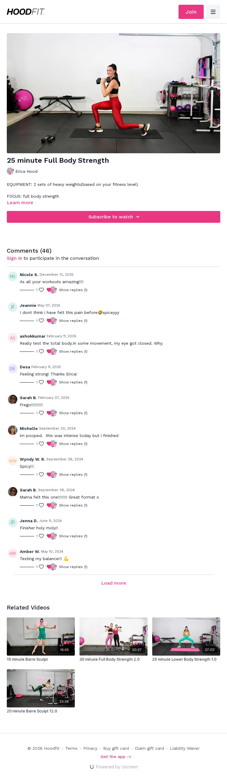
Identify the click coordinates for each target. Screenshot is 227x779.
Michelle (29, 428)
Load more (113, 583)
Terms (71, 748)
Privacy (90, 748)
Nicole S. (29, 274)
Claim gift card (149, 748)
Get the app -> (115, 756)
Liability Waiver (185, 748)
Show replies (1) (73, 290)
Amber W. (30, 551)
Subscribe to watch (110, 217)
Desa (25, 366)
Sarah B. (28, 397)
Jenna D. (29, 520)
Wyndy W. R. (32, 459)
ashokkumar (33, 336)
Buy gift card (116, 748)
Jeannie (28, 305)
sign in (14, 258)
